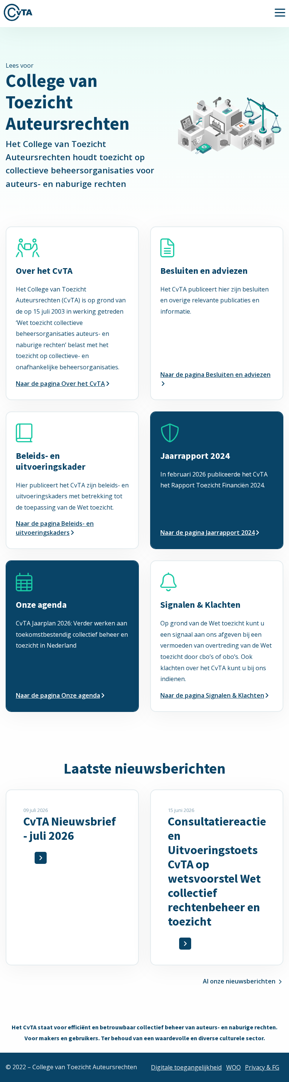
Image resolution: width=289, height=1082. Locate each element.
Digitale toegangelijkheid (186, 1067)
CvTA (18, 12)
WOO (233, 1067)
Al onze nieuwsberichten (239, 981)
